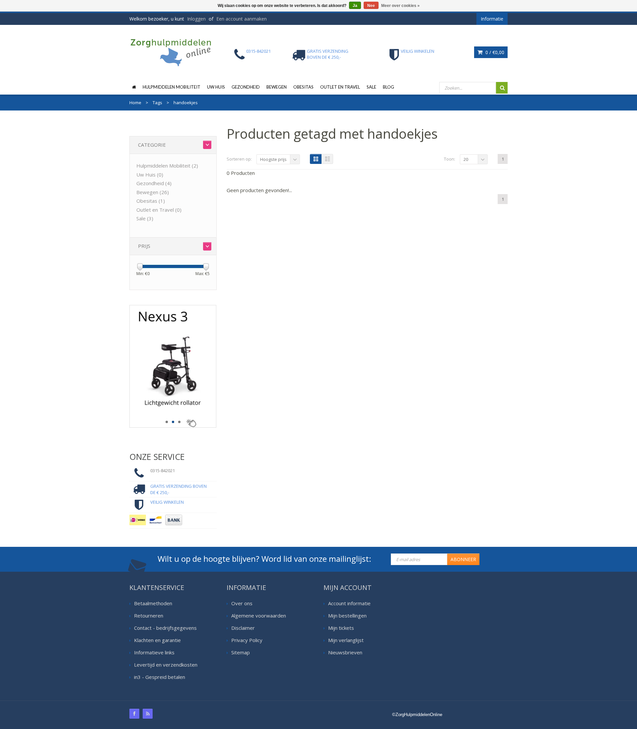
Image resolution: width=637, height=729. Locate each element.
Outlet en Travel (340, 87)
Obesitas (303, 87)
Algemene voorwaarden (258, 615)
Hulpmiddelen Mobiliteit (171, 87)
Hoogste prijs (273, 159)
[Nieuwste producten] (148, 714)
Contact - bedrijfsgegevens (165, 627)
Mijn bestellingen (347, 615)
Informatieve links (154, 652)
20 (465, 159)
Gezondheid (246, 87)
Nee (371, 5)
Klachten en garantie (157, 640)
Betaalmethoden (153, 603)
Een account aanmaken (241, 19)
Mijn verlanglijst (346, 640)
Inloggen (196, 19)
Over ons (241, 603)
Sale (371, 87)
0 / (494, 52)
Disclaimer (243, 627)
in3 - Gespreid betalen (159, 677)
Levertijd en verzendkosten (165, 664)
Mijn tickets (341, 627)
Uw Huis (216, 87)
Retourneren (148, 615)
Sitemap (240, 652)
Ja (355, 5)
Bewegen (276, 87)
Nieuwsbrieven (345, 652)
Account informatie (349, 603)
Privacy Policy (246, 640)
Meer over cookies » (400, 5)
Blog (388, 87)
